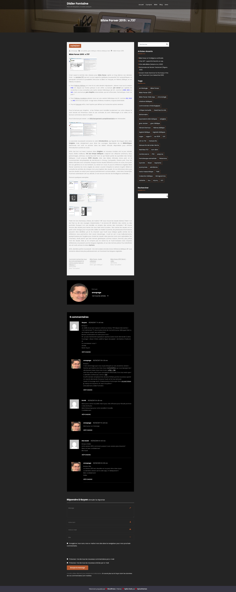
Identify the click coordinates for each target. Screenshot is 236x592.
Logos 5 (148, 136)
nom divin (154, 150)
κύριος (155, 180)
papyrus (160, 154)
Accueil (141, 5)
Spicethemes (142, 589)
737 (106, 375)
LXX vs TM (142, 141)
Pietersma (163, 158)
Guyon (84, 499)
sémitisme (154, 167)
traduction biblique (146, 176)
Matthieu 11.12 (143, 150)
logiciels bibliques (159, 132)
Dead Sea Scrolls (160, 110)
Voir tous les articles (99, 296)
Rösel (150, 163)
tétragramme (160, 176)
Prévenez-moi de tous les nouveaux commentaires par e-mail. (91, 559)
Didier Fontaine (77, 4)
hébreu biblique (102, 51)
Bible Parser (102, 75)
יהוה (162, 180)
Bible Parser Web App (147, 97)
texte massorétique (146, 172)
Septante (157, 163)
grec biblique (92, 51)
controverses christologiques (149, 106)
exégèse (163, 119)
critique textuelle (145, 110)
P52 (153, 154)
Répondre (86, 352)
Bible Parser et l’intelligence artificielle (151, 58)
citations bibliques (145, 101)
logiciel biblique (144, 132)
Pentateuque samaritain (148, 158)
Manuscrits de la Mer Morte (149, 145)
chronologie (162, 97)
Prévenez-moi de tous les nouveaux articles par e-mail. (89, 563)
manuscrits (153, 141)
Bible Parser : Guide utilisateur (96, 260)
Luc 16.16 (157, 136)
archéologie (143, 88)
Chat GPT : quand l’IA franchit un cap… (151, 61)
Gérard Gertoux (145, 128)
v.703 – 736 (111, 370)
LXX (164, 136)
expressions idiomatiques (148, 119)
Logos (141, 136)
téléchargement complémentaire (102, 119)
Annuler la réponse (96, 500)
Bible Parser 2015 (118, 51)
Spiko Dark (128, 589)
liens (108, 51)
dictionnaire (143, 114)
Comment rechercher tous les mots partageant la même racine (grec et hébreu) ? (78, 262)
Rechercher (143, 187)
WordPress (111, 589)
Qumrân (142, 163)
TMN (157, 172)
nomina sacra (144, 154)
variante (142, 180)
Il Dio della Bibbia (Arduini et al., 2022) (151, 64)
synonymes (143, 167)
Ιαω (149, 180)
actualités (84, 51)
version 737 (80, 77)
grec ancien (143, 123)
